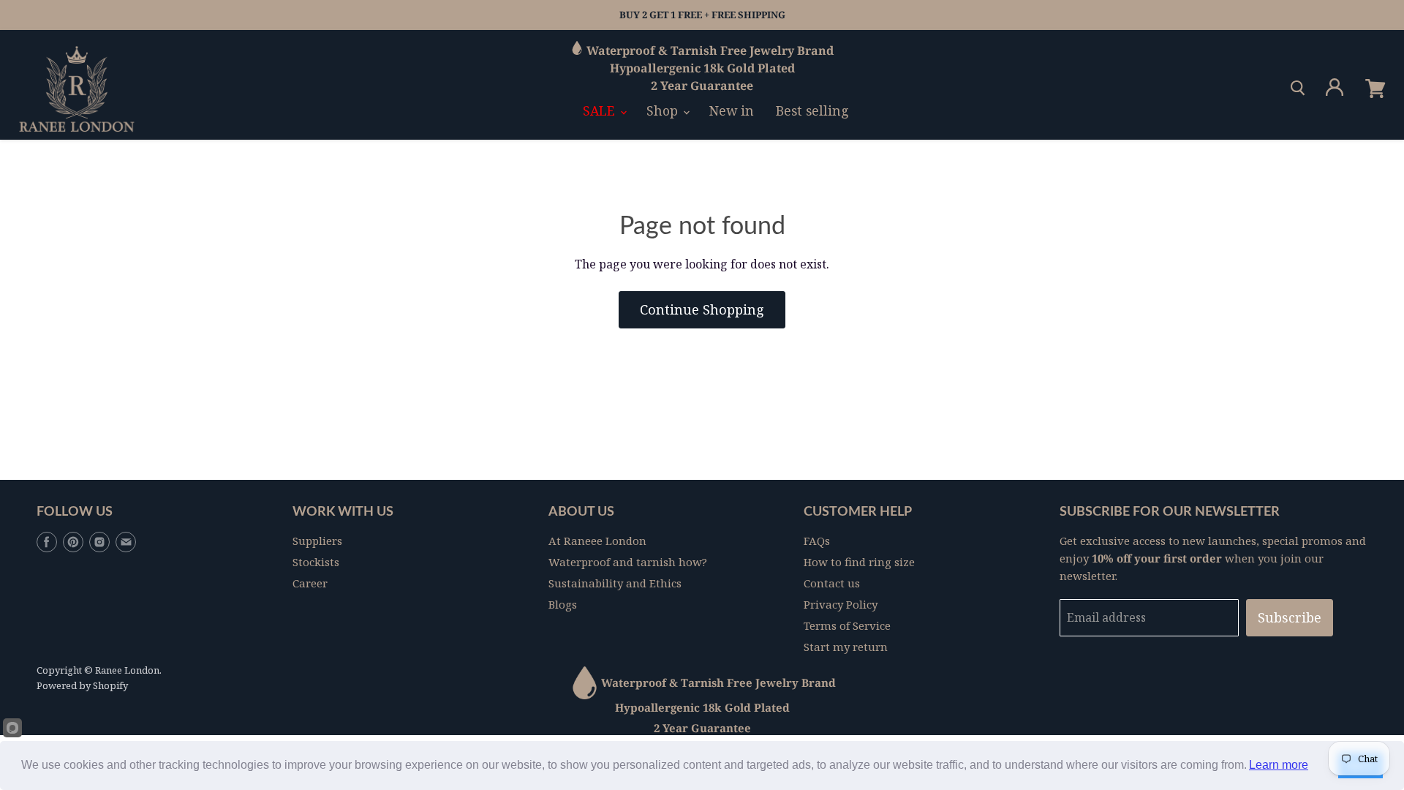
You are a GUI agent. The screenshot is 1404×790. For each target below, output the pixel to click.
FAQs (817, 540)
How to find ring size (859, 561)
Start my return (846, 646)
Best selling (812, 110)
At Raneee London (597, 540)
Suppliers (317, 540)
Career (310, 583)
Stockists (315, 561)
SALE (601, 110)
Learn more (1278, 765)
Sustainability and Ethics (615, 583)
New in (731, 110)
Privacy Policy (841, 604)
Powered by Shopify (82, 685)
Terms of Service (847, 625)
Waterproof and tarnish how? (627, 561)
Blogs (562, 604)
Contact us (832, 583)
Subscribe (1289, 617)
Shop (664, 110)
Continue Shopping (702, 309)
